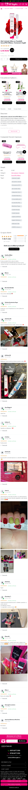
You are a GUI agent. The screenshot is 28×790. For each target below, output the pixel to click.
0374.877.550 (15, 750)
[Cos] (26, 4)
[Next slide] (24, 92)
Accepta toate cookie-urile (14, 781)
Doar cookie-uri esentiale (14, 784)
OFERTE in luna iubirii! (17, 227)
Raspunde (4, 266)
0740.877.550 (15, 753)
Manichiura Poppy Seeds (17, 206)
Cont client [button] (5, 769)
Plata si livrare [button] (6, 765)
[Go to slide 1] (12, 39)
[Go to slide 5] (15, 39)
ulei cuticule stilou (16, 188)
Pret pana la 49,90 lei (17, 185)
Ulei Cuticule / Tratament (17, 173)
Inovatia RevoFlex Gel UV (18, 202)
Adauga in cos (18, 59)
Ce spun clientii (17, 109)
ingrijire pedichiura (16, 216)
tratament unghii (16, 178)
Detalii (9, 109)
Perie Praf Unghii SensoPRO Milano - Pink (21, 153)
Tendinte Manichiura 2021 (18, 195)
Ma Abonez (22, 741)
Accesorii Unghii (19, 8)
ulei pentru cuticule (16, 181)
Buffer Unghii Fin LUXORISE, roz (7, 153)
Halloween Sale (15, 223)
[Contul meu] (23, 4)
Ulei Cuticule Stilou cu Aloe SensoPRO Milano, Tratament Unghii (21, 93)
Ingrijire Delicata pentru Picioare (19, 220)
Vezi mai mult (14, 131)
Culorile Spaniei (15, 213)
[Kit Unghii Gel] (11, 4)
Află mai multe (19, 777)
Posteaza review (14, 248)
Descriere (3, 109)
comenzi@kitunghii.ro (14, 757)
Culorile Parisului (16, 209)
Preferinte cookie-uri (14, 787)
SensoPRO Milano (8, 8)
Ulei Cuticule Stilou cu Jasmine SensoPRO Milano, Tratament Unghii (7, 93)
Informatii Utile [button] (6, 762)
